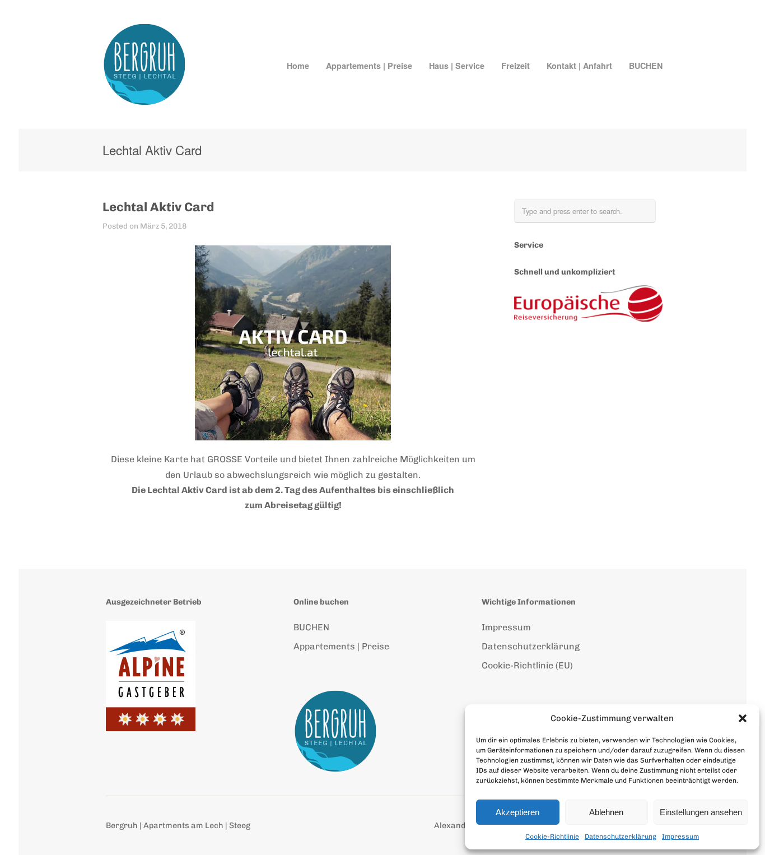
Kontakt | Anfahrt (579, 65)
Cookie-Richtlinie (552, 836)
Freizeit (515, 65)
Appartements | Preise (369, 65)
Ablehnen (606, 812)
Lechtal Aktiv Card (158, 207)
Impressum (680, 836)
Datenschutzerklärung (620, 836)
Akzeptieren (517, 812)
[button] (742, 718)
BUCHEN (646, 65)
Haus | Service (456, 65)
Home (298, 65)
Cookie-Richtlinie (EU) (527, 665)
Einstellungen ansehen (701, 812)
